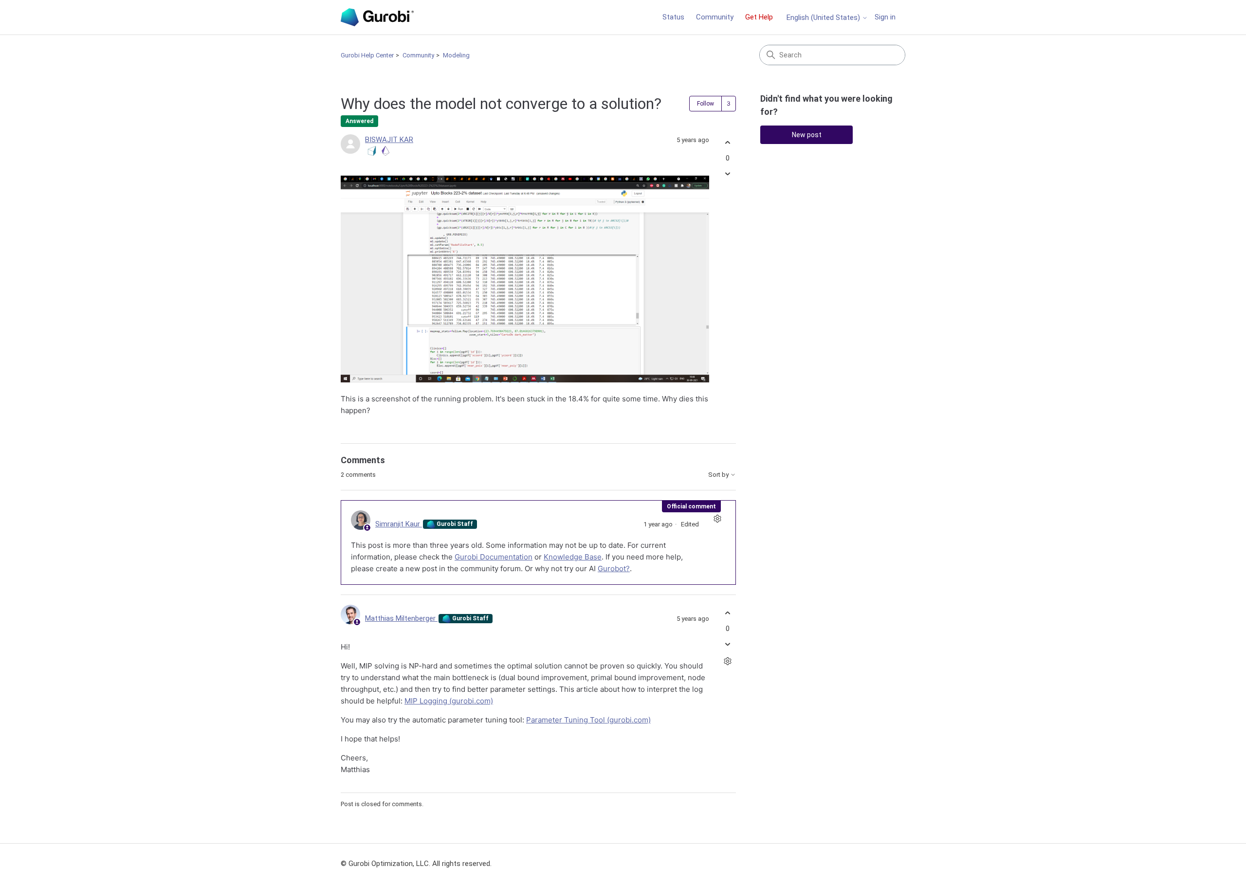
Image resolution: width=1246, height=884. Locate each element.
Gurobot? (614, 568)
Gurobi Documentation (493, 556)
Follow (705, 103)
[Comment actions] (717, 518)
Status (673, 17)
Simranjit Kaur (398, 524)
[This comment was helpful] (727, 613)
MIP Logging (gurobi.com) (448, 700)
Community (714, 17)
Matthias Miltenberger (401, 618)
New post (807, 135)
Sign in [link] (885, 17)
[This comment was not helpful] (727, 643)
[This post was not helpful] (727, 173)
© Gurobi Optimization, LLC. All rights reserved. (416, 863)
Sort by (719, 474)
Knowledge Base (573, 556)
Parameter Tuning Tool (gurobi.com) (588, 719)
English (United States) (824, 18)
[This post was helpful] (727, 142)
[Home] (377, 17)
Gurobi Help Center (367, 55)
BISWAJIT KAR (389, 139)
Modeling (456, 55)
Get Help (759, 17)
